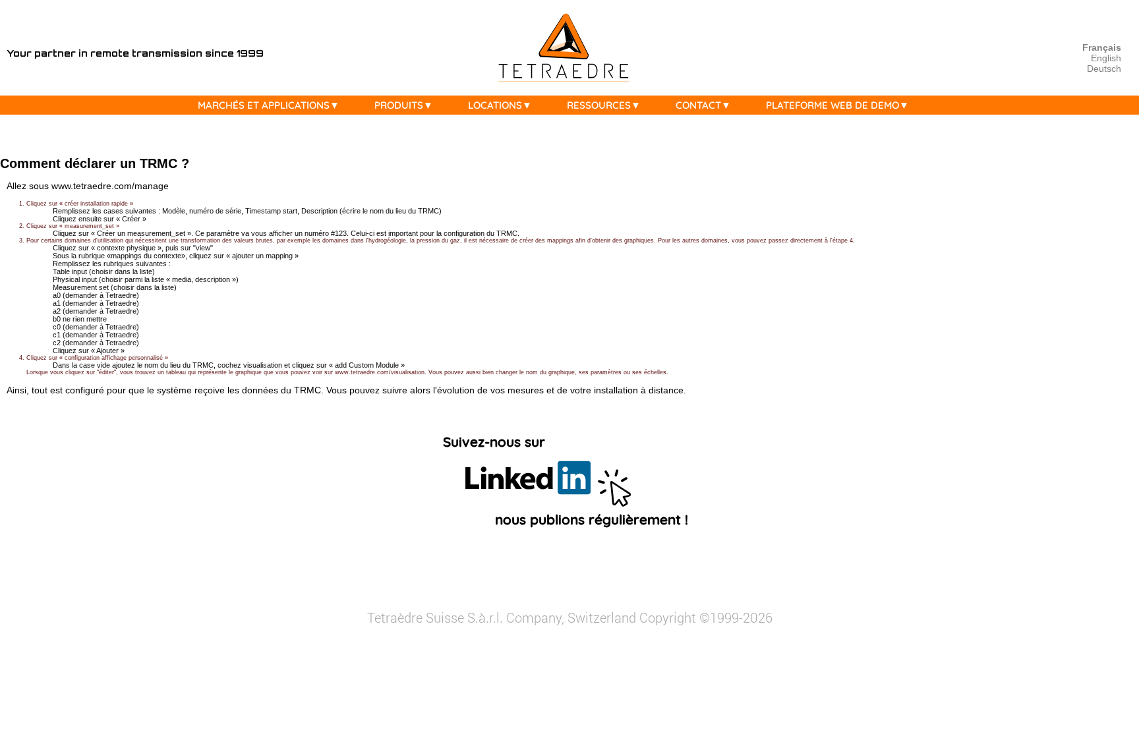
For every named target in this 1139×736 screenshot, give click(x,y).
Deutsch (1104, 68)
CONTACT (698, 105)
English (1106, 58)
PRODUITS (398, 105)
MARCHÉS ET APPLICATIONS (264, 105)
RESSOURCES (599, 105)
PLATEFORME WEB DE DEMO (832, 105)
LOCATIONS (495, 105)
